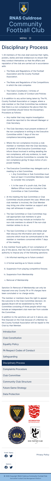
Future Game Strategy (14, 387)
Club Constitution (12, 337)
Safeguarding (10, 356)
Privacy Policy (43, 454)
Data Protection (11, 394)
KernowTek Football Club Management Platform (25, 478)
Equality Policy (11, 344)
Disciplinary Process (14, 362)
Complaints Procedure (15, 369)
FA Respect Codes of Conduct (19, 350)
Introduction (9, 331)
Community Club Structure (17, 381)
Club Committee (11, 375)
